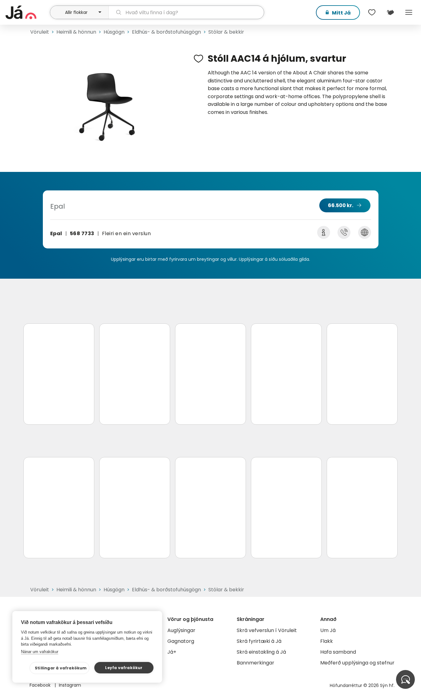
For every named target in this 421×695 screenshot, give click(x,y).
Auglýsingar (181, 630)
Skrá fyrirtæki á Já (259, 641)
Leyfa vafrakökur (123, 667)
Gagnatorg (180, 641)
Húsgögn (114, 31)
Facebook (41, 685)
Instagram (70, 685)
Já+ (171, 651)
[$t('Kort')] (390, 12)
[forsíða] (27, 12)
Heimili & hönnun (76, 31)
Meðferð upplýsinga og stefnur (357, 662)
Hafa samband (338, 651)
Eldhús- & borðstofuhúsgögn (166, 31)
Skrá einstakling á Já (261, 651)
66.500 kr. (340, 205)
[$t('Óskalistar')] (371, 12)
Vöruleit (39, 31)
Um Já (328, 630)
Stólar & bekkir (226, 31)
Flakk (326, 641)
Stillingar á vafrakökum (61, 668)
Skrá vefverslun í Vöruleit (267, 630)
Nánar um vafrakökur (39, 651)
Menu (408, 12)
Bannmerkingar (255, 662)
